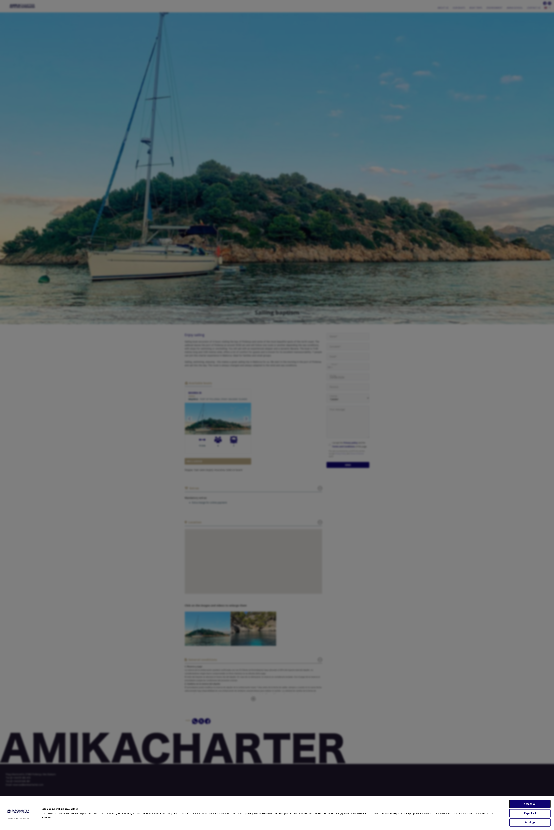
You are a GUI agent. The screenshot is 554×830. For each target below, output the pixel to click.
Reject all (530, 813)
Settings (529, 822)
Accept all (530, 804)
